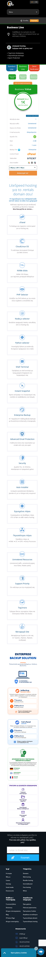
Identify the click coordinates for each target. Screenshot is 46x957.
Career (8, 880)
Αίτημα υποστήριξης (12, 921)
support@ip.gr (23, 938)
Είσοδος (26, 21)
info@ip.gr (22, 934)
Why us (8, 877)
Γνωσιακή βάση (11, 904)
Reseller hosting (28, 880)
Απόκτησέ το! (23, 173)
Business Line (23, 67)
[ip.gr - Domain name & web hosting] (8, 3)
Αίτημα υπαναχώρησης (13, 911)
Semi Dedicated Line (34, 68)
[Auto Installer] (32, 163)
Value (12, 77)
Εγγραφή (34, 20)
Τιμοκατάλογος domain (30, 918)
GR (32, 2)
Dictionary (9, 908)
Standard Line (11, 67)
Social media (9, 887)
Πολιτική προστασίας (29, 908)
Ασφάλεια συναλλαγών (30, 914)
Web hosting (27, 877)
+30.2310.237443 (24, 942)
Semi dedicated (27, 884)
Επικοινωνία (10, 891)
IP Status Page (10, 918)
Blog (7, 914)
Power (23, 77)
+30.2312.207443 (24, 946)
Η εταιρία (9, 873)
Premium (34, 77)
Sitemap (8, 884)
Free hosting (27, 887)
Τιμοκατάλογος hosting (30, 921)
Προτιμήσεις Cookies (29, 911)
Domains (25, 873)
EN (36, 2)
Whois (25, 891)
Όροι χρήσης (27, 904)
